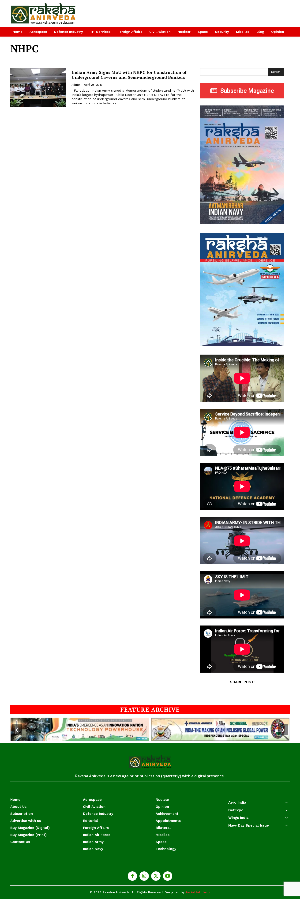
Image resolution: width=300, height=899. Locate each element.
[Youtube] (167, 876)
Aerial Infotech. (198, 892)
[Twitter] (156, 876)
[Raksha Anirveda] (43, 13)
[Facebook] (132, 876)
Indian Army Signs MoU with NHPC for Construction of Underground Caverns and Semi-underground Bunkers (129, 74)
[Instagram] (144, 876)
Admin (75, 84)
